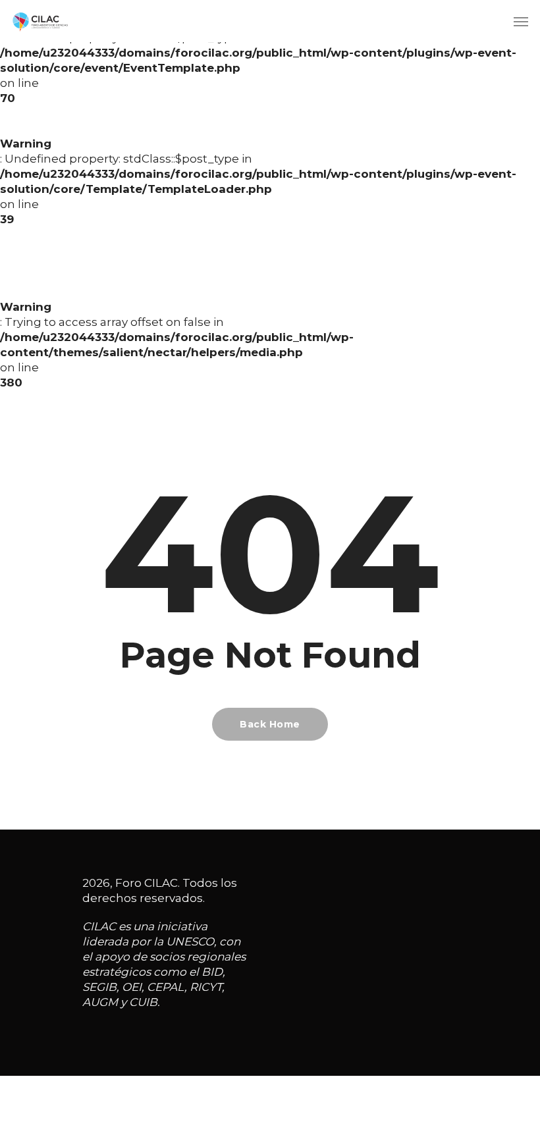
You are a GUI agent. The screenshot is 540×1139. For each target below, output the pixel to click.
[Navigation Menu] (521, 21)
